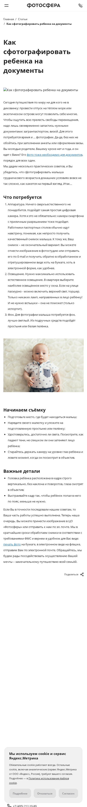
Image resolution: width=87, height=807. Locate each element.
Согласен (68, 793)
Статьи (22, 19)
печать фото (12, 544)
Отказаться (44, 793)
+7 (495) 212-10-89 (80, 5)
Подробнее (20, 793)
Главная (8, 19)
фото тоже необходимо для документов (54, 155)
